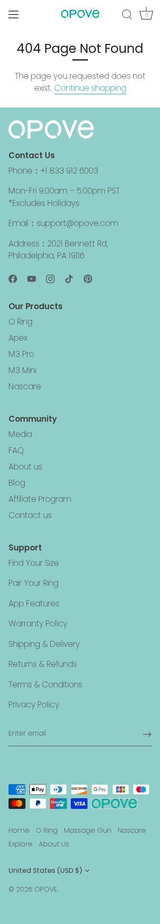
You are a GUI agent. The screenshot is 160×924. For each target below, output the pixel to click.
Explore (20, 844)
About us (25, 466)
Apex (18, 338)
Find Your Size (34, 563)
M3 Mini (22, 370)
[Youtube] (31, 278)
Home (19, 830)
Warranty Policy (38, 623)
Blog (17, 483)
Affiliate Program (40, 499)
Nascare (25, 386)
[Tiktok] (69, 278)
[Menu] (13, 14)
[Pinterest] (88, 278)
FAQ (16, 450)
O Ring (20, 321)
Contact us (30, 515)
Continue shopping (90, 88)
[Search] (127, 15)
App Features (34, 603)
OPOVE (46, 889)
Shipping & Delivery (44, 644)
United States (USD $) (45, 870)
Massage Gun (87, 830)
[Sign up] (147, 734)
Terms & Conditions (45, 684)
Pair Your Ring (33, 583)
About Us (54, 844)
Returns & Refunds (43, 664)
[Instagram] (50, 278)
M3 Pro (21, 354)
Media (20, 434)
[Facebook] (13, 278)
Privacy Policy (34, 704)
